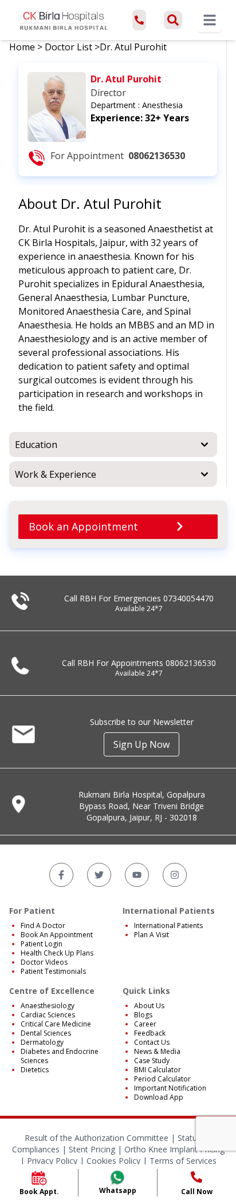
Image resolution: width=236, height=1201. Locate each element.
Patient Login (41, 944)
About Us (149, 1005)
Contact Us (152, 1042)
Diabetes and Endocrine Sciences (60, 1056)
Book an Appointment (83, 526)
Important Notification (170, 1088)
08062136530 (191, 662)
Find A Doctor (43, 925)
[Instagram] (175, 875)
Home (22, 47)
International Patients (168, 925)
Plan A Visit (151, 935)
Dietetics (35, 1070)
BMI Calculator (157, 1070)
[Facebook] (61, 875)
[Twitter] (99, 875)
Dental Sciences (46, 1033)
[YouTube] (137, 875)
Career (145, 1024)
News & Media (157, 1051)
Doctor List (68, 47)
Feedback (150, 1033)
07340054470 (188, 598)
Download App (158, 1097)
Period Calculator (162, 1079)
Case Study (152, 1060)
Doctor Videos (44, 962)
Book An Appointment (57, 935)
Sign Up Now (141, 744)
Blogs (143, 1015)
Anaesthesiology (47, 1005)
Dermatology (42, 1042)
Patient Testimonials (53, 971)
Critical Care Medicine (56, 1024)
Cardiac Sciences (48, 1015)
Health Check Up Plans (57, 953)
